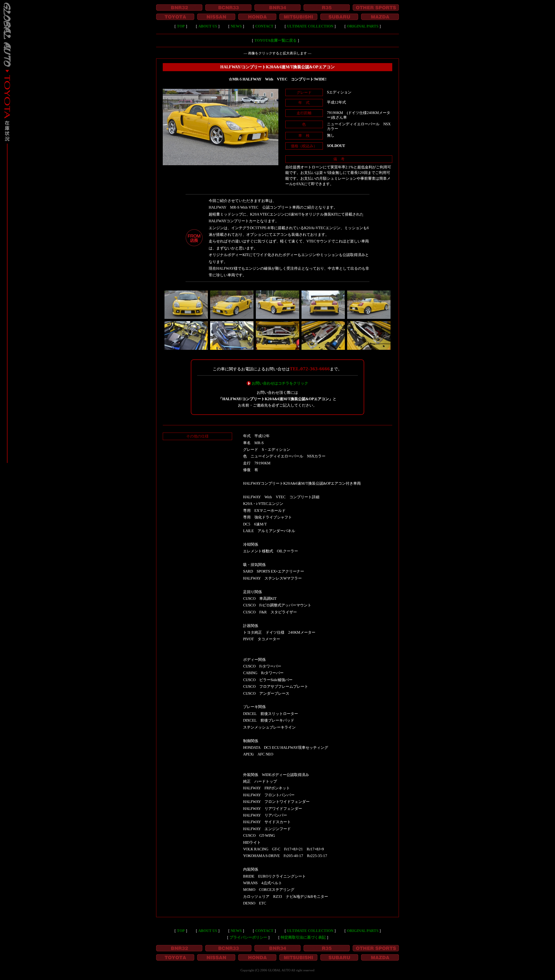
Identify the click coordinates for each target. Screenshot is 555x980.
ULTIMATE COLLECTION (310, 26)
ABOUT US (207, 26)
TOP (181, 26)
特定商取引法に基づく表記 (303, 937)
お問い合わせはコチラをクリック (280, 383)
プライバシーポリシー (248, 937)
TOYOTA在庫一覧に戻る (275, 40)
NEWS (236, 26)
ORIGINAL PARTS (362, 26)
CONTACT (264, 26)
